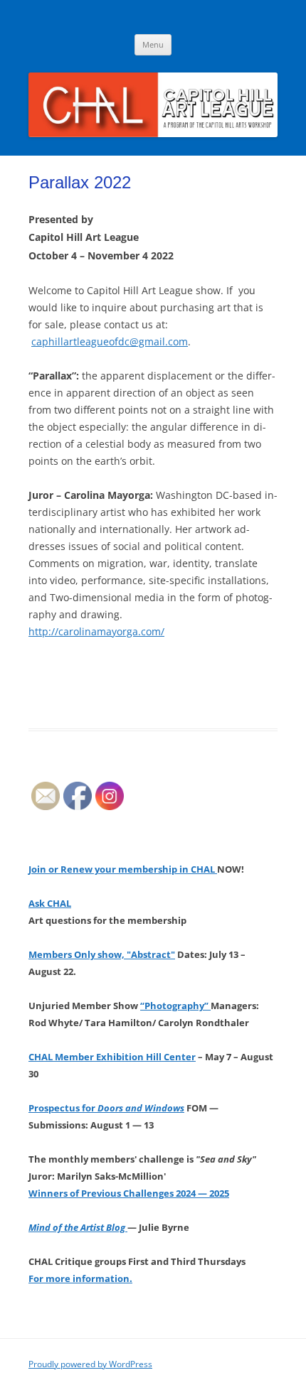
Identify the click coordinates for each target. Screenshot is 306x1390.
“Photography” (175, 1005)
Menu (153, 44)
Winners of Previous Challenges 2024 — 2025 (128, 1193)
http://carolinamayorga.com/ (96, 631)
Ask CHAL (49, 903)
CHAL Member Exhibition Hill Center (112, 1056)
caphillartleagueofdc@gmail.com (109, 341)
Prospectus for (106, 1107)
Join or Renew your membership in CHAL (122, 869)
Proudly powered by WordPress (90, 1364)
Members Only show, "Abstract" (101, 954)
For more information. (80, 1278)
